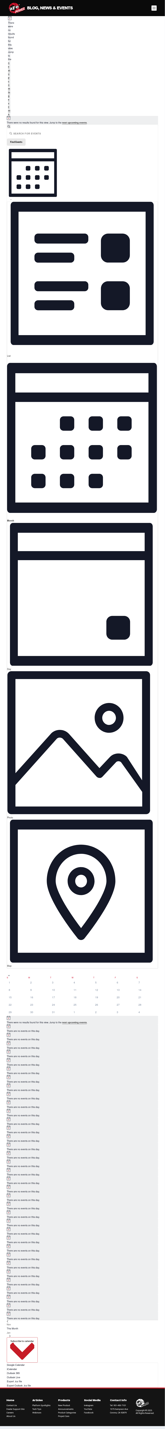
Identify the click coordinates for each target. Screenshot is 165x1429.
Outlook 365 (13, 1373)
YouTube (88, 1409)
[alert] (9, 66)
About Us (10, 1416)
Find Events (16, 142)
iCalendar (12, 1369)
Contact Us (11, 1405)
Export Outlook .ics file (19, 1385)
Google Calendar (16, 1364)
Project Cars (63, 1416)
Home (10, 1400)
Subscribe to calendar (22, 1341)
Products (64, 1400)
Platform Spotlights (41, 1405)
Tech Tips (36, 1409)
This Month (12, 1328)
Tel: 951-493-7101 (118, 1405)
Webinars (36, 1412)
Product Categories (67, 1412)
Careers (10, 1412)
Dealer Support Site (15, 1409)
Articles (37, 1400)
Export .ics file (14, 1381)
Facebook (89, 1412)
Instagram (88, 1405)
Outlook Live (13, 1377)
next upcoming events (9, 88)
